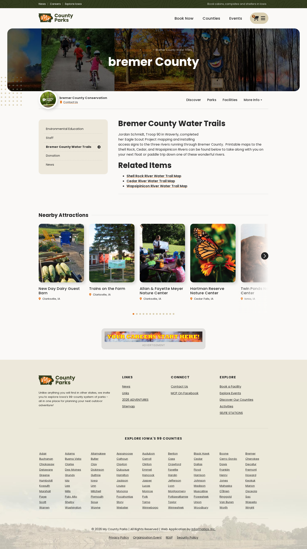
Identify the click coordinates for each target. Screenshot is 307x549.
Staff (49, 138)
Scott (42, 502)
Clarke (69, 464)
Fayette (173, 470)
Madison (200, 486)
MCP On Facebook (184, 393)
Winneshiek (176, 507)
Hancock (148, 475)
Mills (68, 491)
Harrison (199, 475)
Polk (145, 497)
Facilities (230, 99)
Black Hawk (201, 454)
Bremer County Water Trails (68, 147)
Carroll (146, 459)
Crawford (174, 464)
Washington (73, 507)
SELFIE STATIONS (231, 413)
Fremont (251, 470)
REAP (169, 537)
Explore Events (230, 393)
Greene (44, 475)
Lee (67, 486)
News (42, 4)
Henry (223, 475)
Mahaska (225, 486)
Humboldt (46, 480)
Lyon (171, 486)
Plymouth (97, 497)
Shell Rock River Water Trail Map (154, 176)
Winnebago (150, 507)
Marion (250, 486)
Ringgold (225, 497)
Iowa (94, 480)
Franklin (224, 470)
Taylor (172, 502)
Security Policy (187, 537)
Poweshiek (201, 497)
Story (120, 502)
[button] (133, 314)
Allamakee (98, 454)
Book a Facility (230, 386)
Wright (249, 507)
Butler (95, 459)
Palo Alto (71, 497)
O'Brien (224, 491)
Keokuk (250, 480)
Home (119, 50)
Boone (223, 454)
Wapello (251, 502)
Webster (122, 507)
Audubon (148, 454)
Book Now (184, 18)
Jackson (122, 480)
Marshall (45, 491)
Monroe (147, 491)
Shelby (69, 502)
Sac (248, 497)
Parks (211, 99)
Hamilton (123, 475)
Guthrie (96, 475)
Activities (226, 406)
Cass (171, 459)
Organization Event (147, 537)
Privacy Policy (119, 537)
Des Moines (73, 470)
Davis (223, 464)
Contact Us (70, 102)
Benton (173, 454)
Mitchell (96, 491)
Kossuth (44, 486)
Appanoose (125, 454)
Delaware (46, 470)
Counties (211, 18)
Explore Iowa (73, 4)
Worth (223, 507)
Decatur (250, 464)
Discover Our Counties (236, 400)
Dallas (198, 464)
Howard (250, 475)
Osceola (251, 491)
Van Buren (226, 502)
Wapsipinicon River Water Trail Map (157, 186)
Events (235, 18)
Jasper (147, 480)
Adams (70, 454)
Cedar (198, 459)
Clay (94, 464)
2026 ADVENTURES (135, 400)
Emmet (147, 470)
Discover (193, 99)
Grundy (70, 475)
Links (125, 393)
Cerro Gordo (228, 459)
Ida (67, 480)
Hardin (172, 475)
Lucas (146, 486)
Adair (43, 454)
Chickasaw (46, 464)
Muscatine (201, 491)
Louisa (121, 486)
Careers (55, 4)
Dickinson (97, 470)
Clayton (122, 464)
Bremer (147, 50)
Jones (223, 480)
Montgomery (177, 491)
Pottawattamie (178, 497)
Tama (146, 502)
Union (198, 502)
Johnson (200, 480)
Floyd (197, 470)
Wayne (95, 507)
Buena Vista (73, 459)
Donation (53, 156)
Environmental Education (65, 129)
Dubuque (123, 470)
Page (43, 497)
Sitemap (128, 406)
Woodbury (201, 507)
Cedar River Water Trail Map (151, 181)
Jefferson (174, 480)
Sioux (94, 502)
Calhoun (122, 459)
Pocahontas (125, 497)
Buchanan (46, 459)
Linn (93, 486)
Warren (44, 507)
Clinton (147, 464)
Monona (122, 491)
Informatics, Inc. (204, 529)
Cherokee (252, 459)
